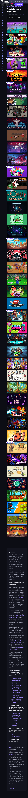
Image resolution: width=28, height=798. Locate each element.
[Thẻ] (2, 70)
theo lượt (11, 754)
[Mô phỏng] (2, 56)
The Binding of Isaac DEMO (18, 701)
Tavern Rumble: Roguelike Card (16, 679)
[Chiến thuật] (2, 40)
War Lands (21, 597)
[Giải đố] (2, 45)
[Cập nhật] (2, 17)
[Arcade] (2, 29)
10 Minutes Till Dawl (15, 642)
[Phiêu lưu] (2, 61)
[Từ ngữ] (2, 66)
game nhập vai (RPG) (15, 746)
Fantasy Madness (18, 641)
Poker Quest (16, 684)
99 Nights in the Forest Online (16, 686)
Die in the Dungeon (17, 697)
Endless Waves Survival (16, 693)
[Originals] (2, 20)
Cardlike (14, 682)
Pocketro (15, 725)
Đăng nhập (19, 5)
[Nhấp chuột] (2, 58)
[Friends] (2, 4)
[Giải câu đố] (2, 42)
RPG (13, 6)
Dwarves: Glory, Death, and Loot (16, 616)
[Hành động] (2, 48)
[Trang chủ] (2, 7)
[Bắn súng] (2, 37)
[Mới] (2, 12)
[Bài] (2, 32)
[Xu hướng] (2, 15)
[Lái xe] (2, 53)
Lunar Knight (15, 696)
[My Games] (7, 4)
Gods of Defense (17, 699)
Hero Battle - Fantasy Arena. (16, 648)
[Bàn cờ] (2, 35)
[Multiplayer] (2, 23)
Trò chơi (9, 6)
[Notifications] (11, 4)
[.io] (2, 50)
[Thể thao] (2, 64)
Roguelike (18, 6)
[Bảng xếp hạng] (2, 25)
